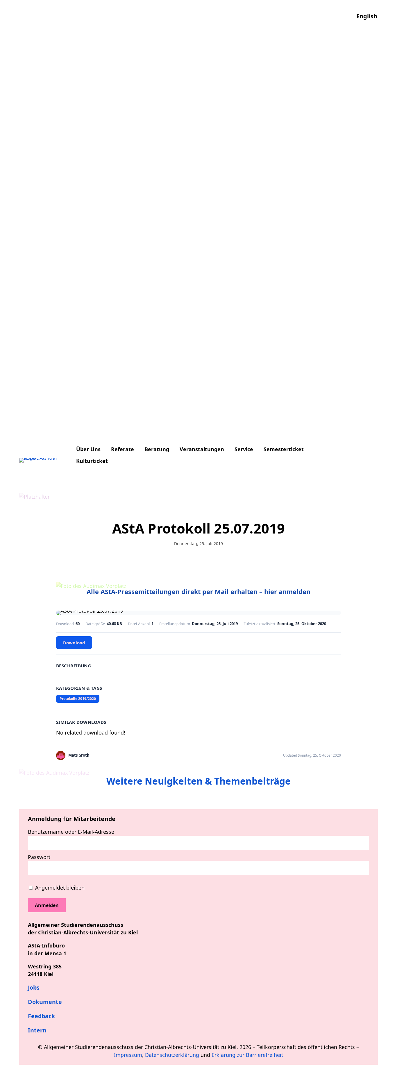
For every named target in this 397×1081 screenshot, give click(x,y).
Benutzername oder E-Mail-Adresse (71, 831)
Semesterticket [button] (284, 449)
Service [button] (244, 449)
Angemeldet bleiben (59, 887)
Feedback (41, 1016)
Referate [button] (122, 449)
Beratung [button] (156, 449)
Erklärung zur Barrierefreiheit (247, 1054)
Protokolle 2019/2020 (78, 698)
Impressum (128, 1054)
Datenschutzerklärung (172, 1054)
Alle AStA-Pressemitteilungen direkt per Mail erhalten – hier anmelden (198, 591)
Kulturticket (92, 460)
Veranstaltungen (202, 449)
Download (74, 643)
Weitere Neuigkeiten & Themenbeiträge (198, 781)
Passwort (39, 857)
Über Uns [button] (88, 449)
